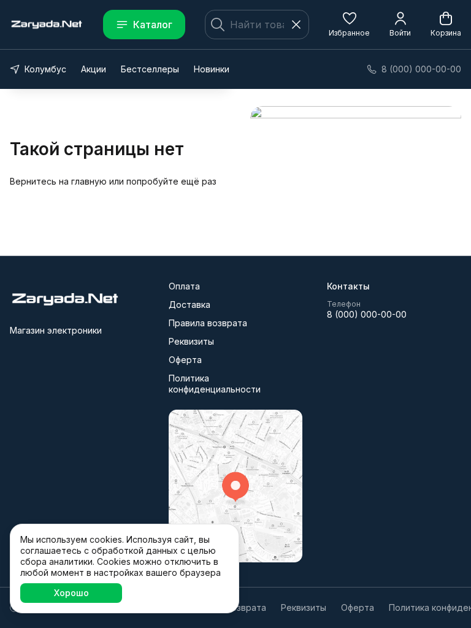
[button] (349, 24)
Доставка (189, 304)
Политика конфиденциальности (215, 383)
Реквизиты (191, 341)
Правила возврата (208, 323)
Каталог (152, 24)
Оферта (185, 359)
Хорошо (71, 593)
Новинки (211, 69)
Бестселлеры (150, 69)
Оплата (184, 286)
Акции (93, 69)
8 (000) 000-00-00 (367, 314)
